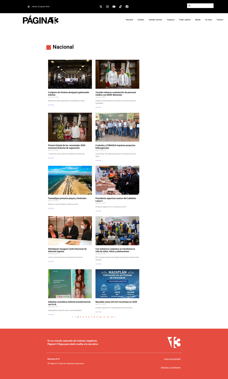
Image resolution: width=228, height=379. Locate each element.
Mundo (198, 20)
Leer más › (51, 105)
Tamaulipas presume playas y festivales (67, 198)
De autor (208, 20)
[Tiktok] (121, 7)
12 (108, 317)
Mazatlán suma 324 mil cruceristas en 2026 (116, 302)
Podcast (220, 20)
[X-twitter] (101, 7)
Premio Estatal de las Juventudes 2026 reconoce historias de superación (66, 146)
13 (112, 317)
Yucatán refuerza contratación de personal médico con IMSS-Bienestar (115, 93)
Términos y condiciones (170, 367)
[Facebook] (127, 7)
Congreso (170, 20)
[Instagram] (107, 7)
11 (104, 317)
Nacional (129, 20)
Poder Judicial (184, 20)
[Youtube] (114, 7)
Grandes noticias (155, 20)
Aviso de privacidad (172, 359)
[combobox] (200, 5)
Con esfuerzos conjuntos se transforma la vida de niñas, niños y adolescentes (115, 250)
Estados (141, 20)
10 (100, 317)
